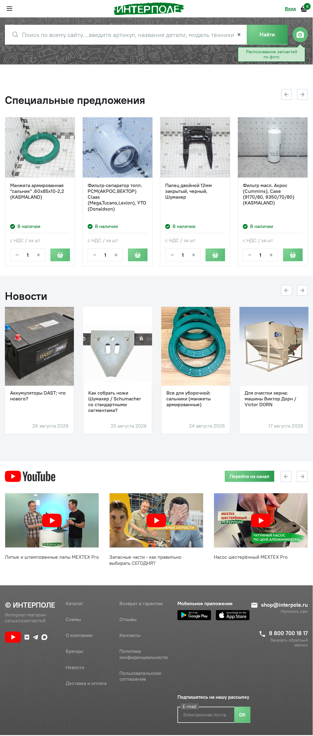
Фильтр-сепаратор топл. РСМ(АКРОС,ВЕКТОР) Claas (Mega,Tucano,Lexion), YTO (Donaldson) (117, 197)
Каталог (74, 603)
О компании (79, 635)
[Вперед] (302, 94)
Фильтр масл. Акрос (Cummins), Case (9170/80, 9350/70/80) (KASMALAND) (268, 194)
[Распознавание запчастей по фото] (300, 34)
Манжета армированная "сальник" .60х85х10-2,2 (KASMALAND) (37, 191)
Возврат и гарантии (141, 603)
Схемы (73, 619)
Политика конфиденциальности (143, 654)
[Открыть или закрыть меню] (9, 9)
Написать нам (294, 611)
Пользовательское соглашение (140, 676)
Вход (290, 9)
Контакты (129, 635)
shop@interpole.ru (284, 604)
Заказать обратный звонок (289, 643)
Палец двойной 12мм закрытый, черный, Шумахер (188, 191)
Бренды (74, 651)
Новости (75, 667)
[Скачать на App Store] (232, 615)
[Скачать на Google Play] (194, 615)
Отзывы (127, 619)
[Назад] (286, 94)
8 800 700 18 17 (288, 633)
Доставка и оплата (86, 683)
